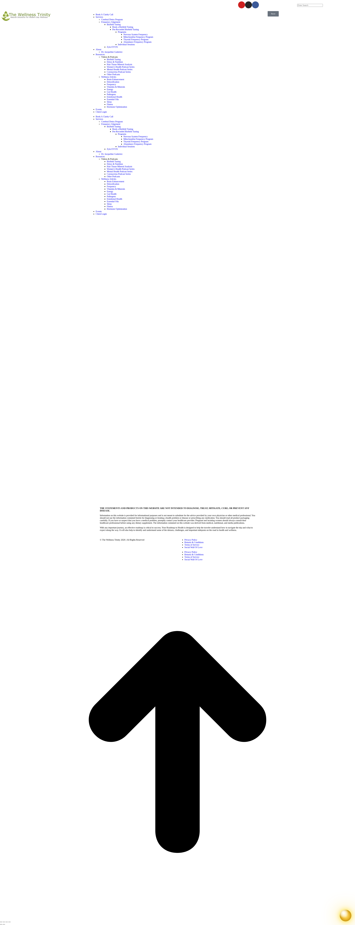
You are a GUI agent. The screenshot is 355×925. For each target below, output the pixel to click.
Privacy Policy (190, 540)
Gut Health (111, 92)
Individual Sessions (126, 44)
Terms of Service (191, 545)
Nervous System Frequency (135, 34)
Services (99, 17)
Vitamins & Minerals (116, 87)
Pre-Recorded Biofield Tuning (125, 29)
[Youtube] (241, 4)
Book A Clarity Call (104, 14)
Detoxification (113, 82)
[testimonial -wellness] (113, 502)
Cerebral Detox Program (112, 19)
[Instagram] (248, 4)
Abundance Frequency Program (137, 42)
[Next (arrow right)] (4, 924)
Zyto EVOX (112, 47)
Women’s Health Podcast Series (121, 67)
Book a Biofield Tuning (122, 27)
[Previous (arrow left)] (1, 924)
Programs (122, 32)
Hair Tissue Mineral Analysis (119, 64)
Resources (100, 54)
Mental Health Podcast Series (119, 69)
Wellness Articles (108, 77)
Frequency (111, 84)
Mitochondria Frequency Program (138, 37)
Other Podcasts (113, 74)
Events (99, 109)
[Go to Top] (177, 919)
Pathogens (111, 94)
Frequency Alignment (110, 22)
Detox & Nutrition (115, 62)
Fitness (110, 104)
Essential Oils (113, 99)
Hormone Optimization (117, 107)
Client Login (101, 112)
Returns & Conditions (194, 542)
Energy (110, 89)
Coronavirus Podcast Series (119, 72)
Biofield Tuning (114, 24)
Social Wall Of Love (193, 547)
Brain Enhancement (115, 79)
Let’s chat (172, 3)
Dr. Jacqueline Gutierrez (111, 52)
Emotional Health (114, 97)
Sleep (109, 102)
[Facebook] (255, 4)
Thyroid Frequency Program (135, 39)
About (98, 49)
